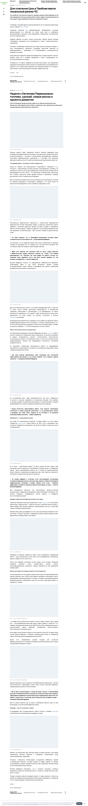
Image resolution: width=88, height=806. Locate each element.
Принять (79, 803)
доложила (45, 502)
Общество (12, 90)
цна (17, 72)
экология (12, 72)
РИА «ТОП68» (24, 27)
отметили (55, 711)
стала (56, 167)
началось (13, 317)
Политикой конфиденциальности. (32, 804)
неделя (11, 784)
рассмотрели (22, 423)
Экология (12, 1)
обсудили (50, 333)
